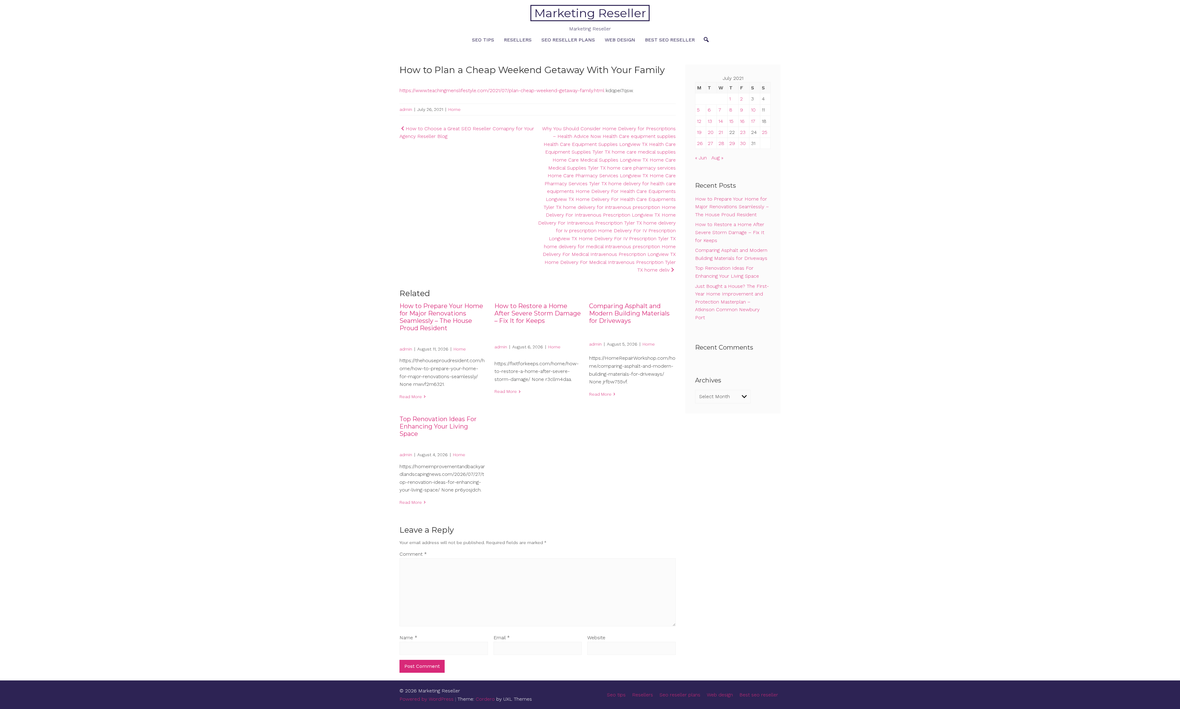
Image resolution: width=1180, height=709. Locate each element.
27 (710, 143)
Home (454, 109)
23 (742, 132)
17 (753, 121)
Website (596, 637)
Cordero (485, 699)
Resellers (518, 40)
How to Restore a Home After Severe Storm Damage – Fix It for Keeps (537, 313)
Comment (413, 554)
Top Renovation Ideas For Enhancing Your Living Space (438, 426)
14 (720, 121)
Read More (410, 396)
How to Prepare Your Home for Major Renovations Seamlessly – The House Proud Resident (441, 317)
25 (764, 132)
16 (742, 121)
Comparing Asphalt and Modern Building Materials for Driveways (629, 313)
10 (753, 110)
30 (743, 143)
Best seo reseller (670, 40)
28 (721, 143)
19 (699, 132)
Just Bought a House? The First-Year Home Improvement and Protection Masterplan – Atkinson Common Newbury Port (732, 301)
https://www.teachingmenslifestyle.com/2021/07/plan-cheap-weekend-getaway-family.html (501, 90)
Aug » (717, 158)
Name (408, 637)
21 (720, 132)
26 (700, 143)
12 (699, 121)
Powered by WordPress (426, 699)
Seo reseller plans (568, 40)
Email (502, 637)
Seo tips (483, 40)
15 (731, 121)
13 (710, 121)
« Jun (701, 158)
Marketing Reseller (590, 13)
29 (732, 143)
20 (711, 132)
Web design (620, 40)
